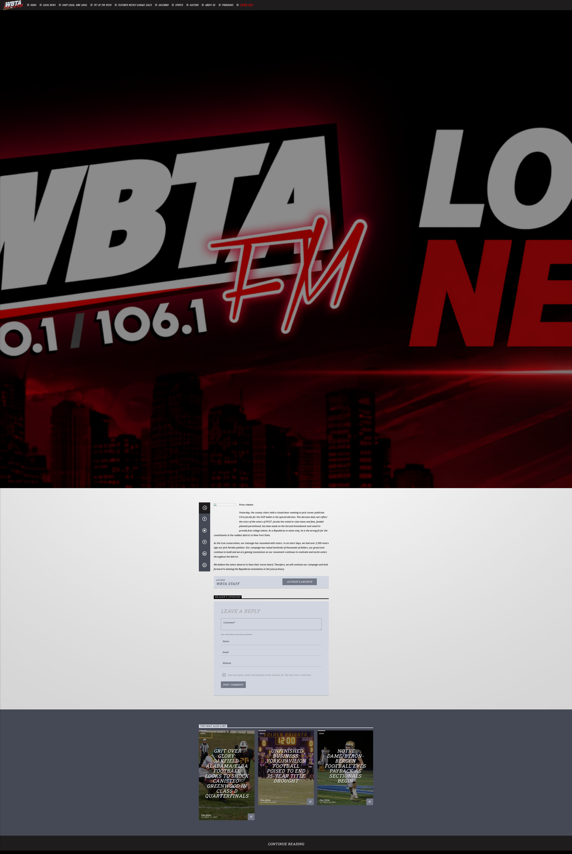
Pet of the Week (102, 5)
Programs (227, 5)
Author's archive (299, 581)
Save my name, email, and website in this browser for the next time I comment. (269, 675)
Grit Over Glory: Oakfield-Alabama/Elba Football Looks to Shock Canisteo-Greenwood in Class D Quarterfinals (226, 773)
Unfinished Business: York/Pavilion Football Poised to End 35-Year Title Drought (286, 766)
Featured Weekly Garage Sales (135, 5)
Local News (49, 5)
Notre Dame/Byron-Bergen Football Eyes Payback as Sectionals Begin (345, 766)
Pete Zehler (206, 815)
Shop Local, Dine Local (74, 5)
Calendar (163, 5)
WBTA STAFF (228, 584)
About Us (210, 5)
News (202, 733)
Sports (179, 5)
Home (33, 5)
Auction (194, 5)
